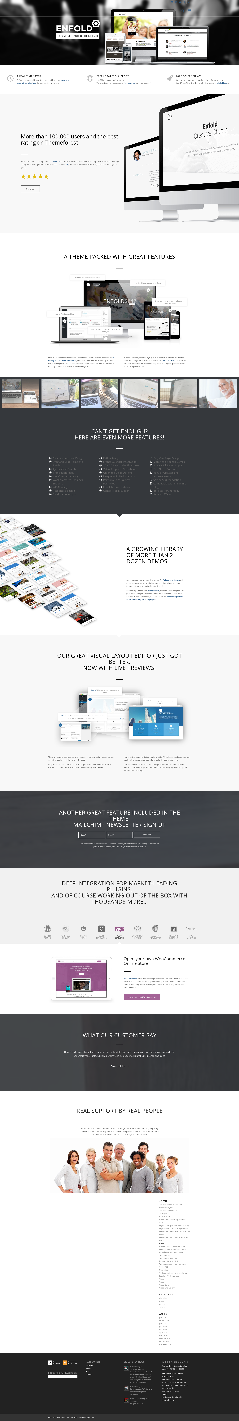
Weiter (184, 1054)
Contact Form (164, 1216)
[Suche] (183, 10)
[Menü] (189, 10)
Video (161, 1279)
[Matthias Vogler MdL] (69, 10)
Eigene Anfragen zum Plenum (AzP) (174, 1225)
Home (161, 1243)
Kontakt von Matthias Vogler (171, 1252)
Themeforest (57, 161)
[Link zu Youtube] (180, 2)
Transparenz (164, 1255)
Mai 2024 (163, 1329)
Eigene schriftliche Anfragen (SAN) (173, 1228)
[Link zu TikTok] (184, 2)
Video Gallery (165, 1285)
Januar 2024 (164, 1341)
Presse (162, 1304)
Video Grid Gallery (167, 1288)
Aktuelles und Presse (168, 1210)
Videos (162, 1307)
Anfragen (163, 1213)
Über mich (163, 1270)
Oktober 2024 (165, 1320)
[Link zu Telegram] (189, 2)
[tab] (48, 932)
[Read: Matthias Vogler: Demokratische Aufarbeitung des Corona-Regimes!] (126, 1388)
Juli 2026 (162, 1317)
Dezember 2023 (165, 1344)
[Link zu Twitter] (172, 2)
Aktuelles (163, 1298)
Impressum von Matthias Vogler (172, 1249)
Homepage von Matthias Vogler (172, 1246)
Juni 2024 (163, 1326)
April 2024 (163, 1332)
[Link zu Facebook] (168, 2)
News (161, 1301)
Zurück (54, 1054)
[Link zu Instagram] (176, 2)
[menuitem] (183, 10)
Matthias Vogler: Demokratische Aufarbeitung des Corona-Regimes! (141, 1389)
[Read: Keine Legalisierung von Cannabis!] (126, 1400)
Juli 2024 (162, 1323)
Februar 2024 (164, 1338)
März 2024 (163, 1335)
